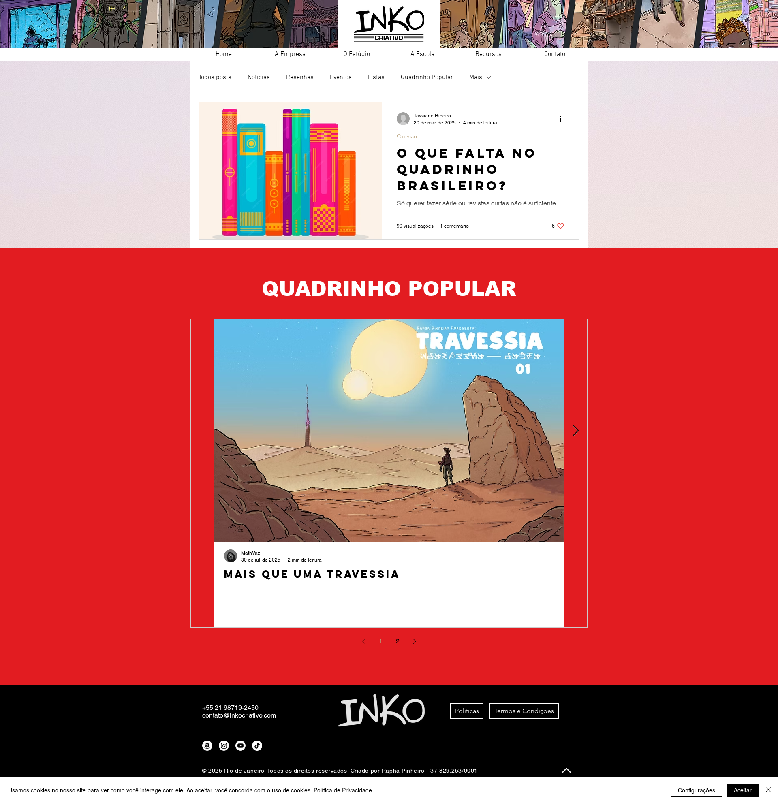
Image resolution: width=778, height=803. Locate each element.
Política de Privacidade (343, 790)
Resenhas (300, 77)
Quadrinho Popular (427, 77)
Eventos (341, 77)
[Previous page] (363, 641)
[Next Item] (575, 431)
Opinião (407, 136)
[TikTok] (257, 746)
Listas (376, 77)
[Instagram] (224, 746)
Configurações (696, 790)
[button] (290, 54)
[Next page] (414, 641)
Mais (475, 77)
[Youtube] (240, 746)
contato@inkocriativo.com (239, 715)
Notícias (259, 77)
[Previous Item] (202, 431)
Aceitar (743, 790)
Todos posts (215, 77)
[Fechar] (768, 790)
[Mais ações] (563, 119)
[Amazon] (207, 746)
